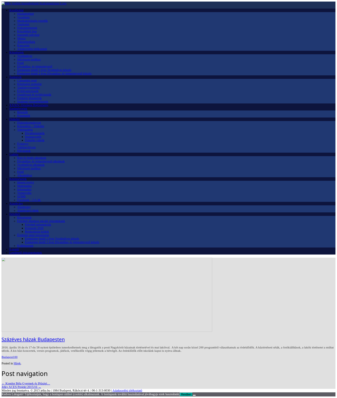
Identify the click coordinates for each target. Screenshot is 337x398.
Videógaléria (25, 129)
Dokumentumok (27, 27)
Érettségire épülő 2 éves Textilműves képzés (44, 70)
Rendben (186, 394)
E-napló (14, 249)
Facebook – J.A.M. (29, 200)
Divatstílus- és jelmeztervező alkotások (41, 161)
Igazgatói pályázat (28, 35)
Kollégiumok (25, 245)
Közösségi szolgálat (29, 84)
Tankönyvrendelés (28, 87)
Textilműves (24, 56)
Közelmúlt (23, 115)
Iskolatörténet (25, 13)
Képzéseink (16, 52)
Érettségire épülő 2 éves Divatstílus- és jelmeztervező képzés (54, 73)
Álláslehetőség (26, 42)
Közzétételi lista (27, 31)
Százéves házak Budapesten (33, 339)
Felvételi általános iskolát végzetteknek (41, 221)
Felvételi (14, 214)
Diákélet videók (34, 140)
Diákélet (14, 119)
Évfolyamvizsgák (28, 91)
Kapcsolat (23, 45)
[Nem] (194, 395)
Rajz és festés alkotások (31, 157)
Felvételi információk (38, 224)
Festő (20, 63)
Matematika (24, 186)
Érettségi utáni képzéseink (33, 235)
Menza (21, 38)
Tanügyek (15, 77)
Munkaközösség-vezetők (32, 20)
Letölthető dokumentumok (25, 252)
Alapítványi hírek (28, 210)
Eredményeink (18, 108)
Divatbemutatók (35, 133)
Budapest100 (10, 357)
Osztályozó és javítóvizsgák (34, 94)
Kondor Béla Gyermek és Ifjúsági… (26, 383)
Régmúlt (22, 112)
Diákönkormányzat (29, 122)
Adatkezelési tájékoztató (32, 49)
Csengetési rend (27, 80)
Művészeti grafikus (29, 59)
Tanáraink (23, 24)
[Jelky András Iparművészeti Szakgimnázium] (34, 3)
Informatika (24, 189)
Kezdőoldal (16, 10)
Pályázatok (24, 150)
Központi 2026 (34, 228)
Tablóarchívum (26, 147)
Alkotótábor (24, 175)
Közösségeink (18, 179)
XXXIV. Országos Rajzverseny (28, 105)
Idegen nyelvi (25, 182)
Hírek (17, 363)
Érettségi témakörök (29, 98)
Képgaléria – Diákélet (30, 126)
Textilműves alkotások (31, 165)
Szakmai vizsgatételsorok (32, 101)
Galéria (13, 154)
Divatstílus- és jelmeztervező (34, 66)
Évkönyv (22, 143)
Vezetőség (23, 17)
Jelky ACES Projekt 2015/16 (21, 387)
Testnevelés (24, 193)
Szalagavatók (33, 136)
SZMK (21, 196)
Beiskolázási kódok (37, 231)
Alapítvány (16, 203)
